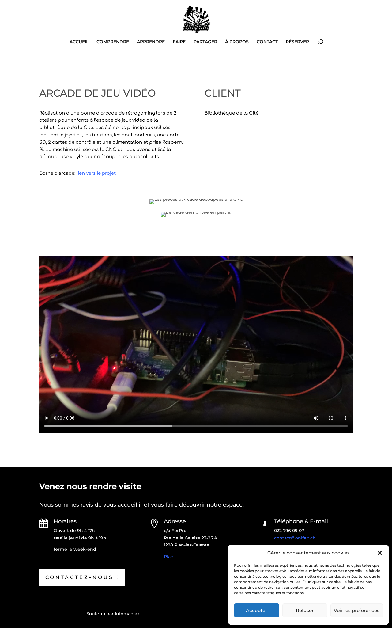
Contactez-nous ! (82, 577)
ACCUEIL (79, 42)
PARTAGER (205, 42)
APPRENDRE (151, 42)
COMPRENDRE (112, 42)
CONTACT (267, 42)
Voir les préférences (356, 610)
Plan (169, 556)
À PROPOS (237, 42)
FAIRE (179, 42)
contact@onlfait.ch (295, 538)
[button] (380, 553)
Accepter (256, 610)
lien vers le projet (96, 173)
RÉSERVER (297, 42)
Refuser (305, 610)
